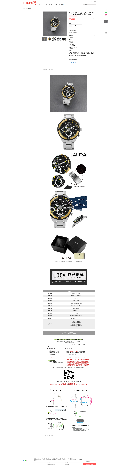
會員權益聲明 (67, 464)
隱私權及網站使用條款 (51, 464)
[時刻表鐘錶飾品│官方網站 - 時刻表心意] (30, 3)
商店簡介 (48, 462)
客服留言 (66, 462)
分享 (71, 62)
